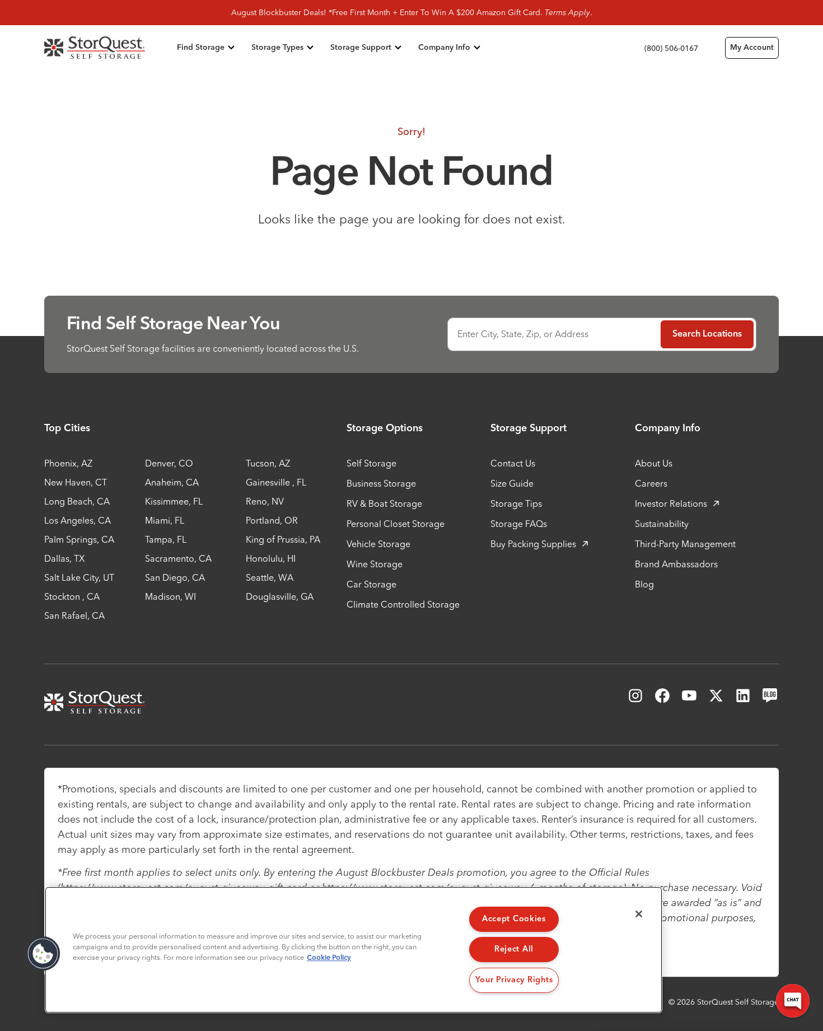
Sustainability (662, 523)
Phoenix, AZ (68, 463)
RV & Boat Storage (384, 503)
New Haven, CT (75, 482)
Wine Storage (375, 564)
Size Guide (512, 483)
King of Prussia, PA (283, 539)
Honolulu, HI (271, 558)
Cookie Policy (329, 958)
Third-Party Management (685, 543)
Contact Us (512, 463)
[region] (353, 950)
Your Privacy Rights (514, 980)
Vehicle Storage (378, 543)
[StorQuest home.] (108, 47)
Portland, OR (272, 520)
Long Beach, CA (77, 501)
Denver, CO (169, 463)
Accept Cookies (514, 919)
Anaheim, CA (172, 482)
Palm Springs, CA (79, 539)
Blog (644, 584)
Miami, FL (164, 520)
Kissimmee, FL (174, 501)
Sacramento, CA (178, 558)
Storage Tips (516, 503)
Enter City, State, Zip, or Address (522, 333)
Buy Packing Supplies (533, 543)
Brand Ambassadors (676, 564)
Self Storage (371, 463)
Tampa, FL (165, 539)
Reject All (514, 949)
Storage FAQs (518, 523)
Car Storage (371, 584)
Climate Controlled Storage (403, 604)
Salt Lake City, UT (79, 577)
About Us (653, 463)
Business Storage (381, 483)
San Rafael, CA (74, 615)
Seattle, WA (269, 577)
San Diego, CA (175, 577)
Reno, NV (265, 501)
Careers (651, 483)
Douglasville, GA (280, 596)
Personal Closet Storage (396, 523)
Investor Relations (671, 503)
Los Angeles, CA (77, 520)
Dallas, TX (64, 558)
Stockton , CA (72, 596)
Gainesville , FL (276, 482)
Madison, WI (170, 596)
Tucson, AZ (268, 463)
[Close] (638, 914)
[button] (43, 954)
